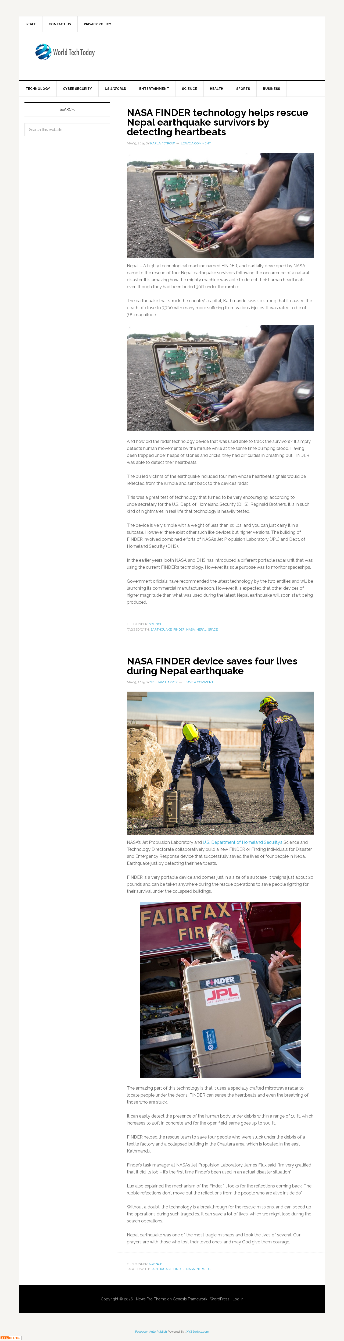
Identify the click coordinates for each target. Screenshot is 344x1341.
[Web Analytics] (11, 1337)
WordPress (220, 1299)
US (210, 1269)
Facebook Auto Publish (151, 1331)
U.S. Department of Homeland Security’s (242, 842)
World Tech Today (65, 55)
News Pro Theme (151, 1299)
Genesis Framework (190, 1299)
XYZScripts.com (198, 1331)
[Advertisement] (216, 55)
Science (155, 624)
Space (213, 629)
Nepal (201, 629)
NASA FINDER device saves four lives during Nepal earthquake (212, 665)
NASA (190, 629)
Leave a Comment (196, 143)
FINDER (179, 629)
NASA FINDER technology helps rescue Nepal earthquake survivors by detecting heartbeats (217, 122)
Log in (237, 1299)
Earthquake (161, 629)
